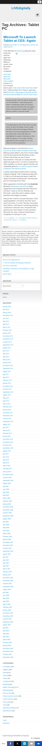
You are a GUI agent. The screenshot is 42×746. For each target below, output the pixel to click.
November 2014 (8, 339)
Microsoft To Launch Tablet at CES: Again (19, 38)
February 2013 (7, 380)
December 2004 (8, 648)
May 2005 (6, 634)
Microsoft (34, 218)
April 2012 (6, 401)
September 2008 (8, 516)
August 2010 (7, 451)
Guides (5, 678)
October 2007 (7, 548)
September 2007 (8, 551)
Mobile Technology (9, 687)
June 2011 (6, 427)
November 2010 (8, 442)
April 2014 (6, 357)
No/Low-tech (7, 693)
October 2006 (7, 583)
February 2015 (7, 330)
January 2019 (7, 306)
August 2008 (7, 519)
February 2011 (7, 433)
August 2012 (7, 395)
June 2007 (6, 560)
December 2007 (8, 542)
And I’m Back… (7, 274)
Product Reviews (8, 699)
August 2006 (7, 589)
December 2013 (8, 365)
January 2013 (7, 383)
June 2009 (6, 489)
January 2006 (7, 610)
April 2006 (6, 601)
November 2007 (8, 545)
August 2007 (7, 554)
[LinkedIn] (24, 743)
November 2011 (8, 416)
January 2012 (7, 410)
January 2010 (7, 472)
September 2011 (8, 421)
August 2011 (7, 424)
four (10, 83)
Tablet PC (15, 220)
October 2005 (7, 619)
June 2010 (6, 457)
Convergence (7, 666)
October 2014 (7, 342)
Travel (5, 705)
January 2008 (7, 539)
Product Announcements (11, 696)
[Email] (31, 743)
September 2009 (8, 480)
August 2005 (7, 625)
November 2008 (8, 510)
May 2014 (6, 354)
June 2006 (6, 595)
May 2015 (6, 321)
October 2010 (7, 445)
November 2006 (8, 581)
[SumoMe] (38, 743)
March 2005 (6, 639)
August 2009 (7, 483)
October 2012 (7, 389)
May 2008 (6, 527)
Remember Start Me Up (19, 186)
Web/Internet (7, 711)
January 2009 (7, 504)
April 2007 (6, 566)
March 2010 (6, 466)
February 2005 (7, 642)
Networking (6, 690)
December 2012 (8, 386)
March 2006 (6, 604)
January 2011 (7, 436)
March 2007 (6, 569)
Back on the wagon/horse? (11, 260)
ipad (20, 218)
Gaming (5, 672)
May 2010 (6, 460)
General (11, 218)
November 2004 (8, 651)
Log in (5, 720)
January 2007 (7, 575)
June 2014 (6, 351)
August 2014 (7, 348)
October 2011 (7, 418)
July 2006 (5, 592)
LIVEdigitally (21, 8)
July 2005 (5, 628)
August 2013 (7, 371)
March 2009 (6, 498)
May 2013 (6, 377)
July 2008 (5, 522)
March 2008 (6, 533)
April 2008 (6, 530)
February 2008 (7, 536)
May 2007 (6, 563)
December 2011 (8, 413)
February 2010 (7, 468)
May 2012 (6, 398)
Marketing (6, 684)
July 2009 (5, 486)
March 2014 (6, 360)
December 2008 (8, 507)
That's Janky (6, 702)
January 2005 (7, 645)
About (5, 297)
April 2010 (6, 463)
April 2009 (6, 495)
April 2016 (6, 309)
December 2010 (8, 439)
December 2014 (8, 336)
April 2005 (6, 637)
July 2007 (5, 557)
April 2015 (6, 324)
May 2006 (6, 598)
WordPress (6, 723)
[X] (17, 743)
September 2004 (8, 657)
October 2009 (7, 477)
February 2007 (7, 572)
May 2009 (6, 492)
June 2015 (6, 318)
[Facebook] (10, 743)
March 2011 (6, 430)
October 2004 (7, 654)
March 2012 (6, 404)
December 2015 (8, 315)
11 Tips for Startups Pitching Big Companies (17, 263)
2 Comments (22, 220)
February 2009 (7, 501)
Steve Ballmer (7, 220)
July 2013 (5, 374)
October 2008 (7, 513)
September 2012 (8, 392)
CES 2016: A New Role (10, 266)
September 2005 (8, 622)
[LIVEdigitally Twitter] (37, 15)
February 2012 (7, 407)
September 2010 (8, 448)
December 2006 (8, 578)
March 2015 (6, 327)
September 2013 (8, 368)
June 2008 (6, 524)
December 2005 (8, 613)
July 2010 (5, 454)
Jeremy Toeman (26, 218)
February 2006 (7, 607)
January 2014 (7, 362)
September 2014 (8, 345)
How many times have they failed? (25, 88)
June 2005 (6, 631)
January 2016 (7, 312)
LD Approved (7, 681)
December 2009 (8, 474)
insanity (19, 51)
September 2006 (8, 586)
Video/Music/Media (9, 708)
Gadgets (5, 669)
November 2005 (8, 616)
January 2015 (7, 333)
